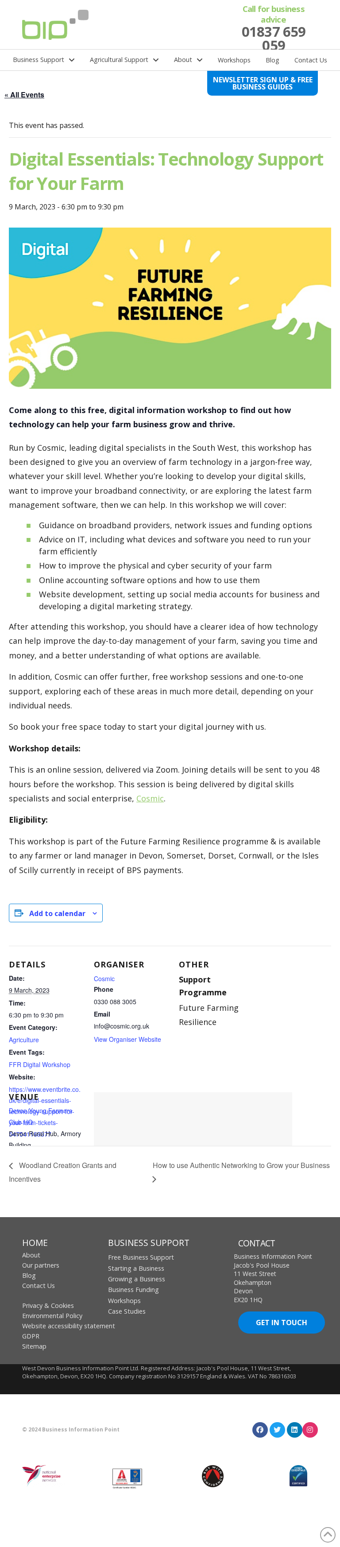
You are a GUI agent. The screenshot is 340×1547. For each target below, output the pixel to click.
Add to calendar (57, 913)
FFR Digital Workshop (39, 1064)
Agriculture (24, 1039)
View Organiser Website (127, 1039)
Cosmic (150, 798)
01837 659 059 (273, 38)
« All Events (24, 94)
